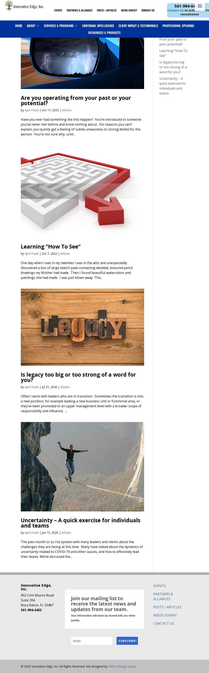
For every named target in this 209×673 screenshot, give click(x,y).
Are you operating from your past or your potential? (76, 100)
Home (18, 26)
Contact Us (148, 10)
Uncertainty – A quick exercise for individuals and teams (80, 523)
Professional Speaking (178, 26)
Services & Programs (59, 26)
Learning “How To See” (51, 246)
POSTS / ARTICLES (167, 607)
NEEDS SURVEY (165, 615)
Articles (67, 110)
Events (58, 10)
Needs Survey (129, 10)
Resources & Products (104, 33)
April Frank (32, 110)
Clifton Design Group (122, 666)
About (31, 26)
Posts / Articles (107, 10)
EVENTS (159, 586)
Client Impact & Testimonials (138, 26)
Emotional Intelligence (98, 26)
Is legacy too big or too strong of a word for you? (78, 377)
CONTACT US (163, 623)
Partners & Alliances (79, 10)
